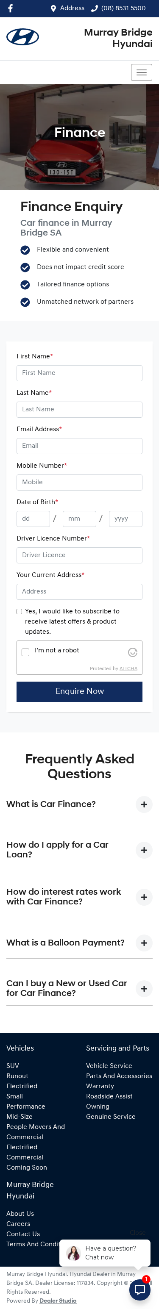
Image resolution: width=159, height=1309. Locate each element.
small (14, 1096)
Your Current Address (50, 575)
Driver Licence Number (53, 538)
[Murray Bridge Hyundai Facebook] (12, 8)
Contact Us (23, 1234)
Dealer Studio (58, 1301)
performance (25, 1107)
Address (72, 8)
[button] (141, 72)
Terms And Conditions (39, 1244)
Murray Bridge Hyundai (118, 38)
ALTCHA (128, 668)
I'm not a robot (57, 650)
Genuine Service (111, 1117)
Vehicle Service (109, 1066)
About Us (20, 1214)
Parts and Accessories (119, 1076)
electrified (21, 1086)
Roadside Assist (109, 1096)
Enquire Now (80, 692)
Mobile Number (42, 466)
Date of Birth (37, 502)
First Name (35, 356)
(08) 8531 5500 (123, 8)
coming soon (26, 1168)
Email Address (39, 429)
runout (17, 1076)
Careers (18, 1224)
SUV (12, 1066)
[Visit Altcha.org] (132, 652)
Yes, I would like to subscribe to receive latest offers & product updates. (72, 621)
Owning (97, 1107)
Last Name (34, 393)
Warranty (100, 1086)
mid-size (19, 1117)
